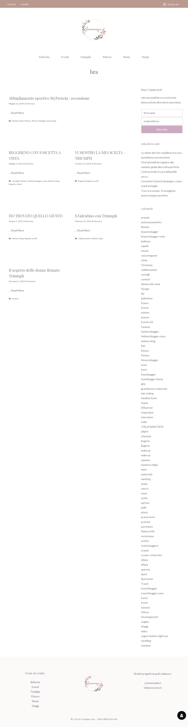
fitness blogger (39, 121)
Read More (17, 112)
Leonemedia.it (153, 683)
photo (144, 512)
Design (145, 288)
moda (144, 483)
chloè (144, 260)
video (144, 631)
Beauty (145, 226)
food (143, 365)
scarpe (145, 550)
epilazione (147, 298)
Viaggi (145, 57)
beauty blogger (149, 231)
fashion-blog (18, 121)
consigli (15, 181)
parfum (145, 502)
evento (15, 298)
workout (146, 645)
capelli (144, 246)
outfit (96, 181)
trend (19, 184)
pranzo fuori (148, 517)
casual (144, 250)
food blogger (148, 374)
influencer (147, 407)
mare (144, 469)
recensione (147, 536)
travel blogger (149, 588)
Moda (126, 57)
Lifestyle (146, 436)
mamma (145, 460)
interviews (147, 417)
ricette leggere (149, 545)
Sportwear (51, 121)
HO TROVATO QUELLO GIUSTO (36, 215)
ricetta (145, 540)
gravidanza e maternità (154, 388)
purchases (147, 526)
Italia (144, 421)
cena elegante (149, 255)
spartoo (145, 569)
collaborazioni (84, 238)
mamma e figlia (149, 464)
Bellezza (44, 57)
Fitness (107, 57)
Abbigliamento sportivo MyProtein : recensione (49, 98)
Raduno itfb (148, 531)
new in (144, 488)
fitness (145, 350)
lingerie (12, 184)
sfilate (144, 564)
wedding (146, 640)
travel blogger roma (152, 593)
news (144, 493)
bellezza (145, 241)
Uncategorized (149, 616)
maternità (146, 474)
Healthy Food (149, 398)
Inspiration (147, 412)
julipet (144, 431)
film (143, 345)
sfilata (144, 560)
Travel (144, 583)
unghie (145, 621)
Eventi (65, 57)
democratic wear (150, 284)
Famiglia (86, 57)
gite (143, 383)
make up (145, 450)
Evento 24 (147, 322)
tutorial (145, 607)
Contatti (24, 4)
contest (145, 279)
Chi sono (11, 4)
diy (142, 293)
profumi (145, 521)
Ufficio (145, 612)
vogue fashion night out (154, 636)
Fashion (23, 181)
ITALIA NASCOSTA (152, 426)
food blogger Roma (152, 379)
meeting (146, 479)
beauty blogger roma (153, 236)
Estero (145, 303)
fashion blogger (150, 331)
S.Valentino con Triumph (96, 215)
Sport (144, 574)
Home (144, 403)
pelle (144, 507)
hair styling (147, 393)
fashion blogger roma (37, 181)
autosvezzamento (151, 222)
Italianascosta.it (153, 687)
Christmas (147, 265)
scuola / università (151, 555)
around (145, 217)
